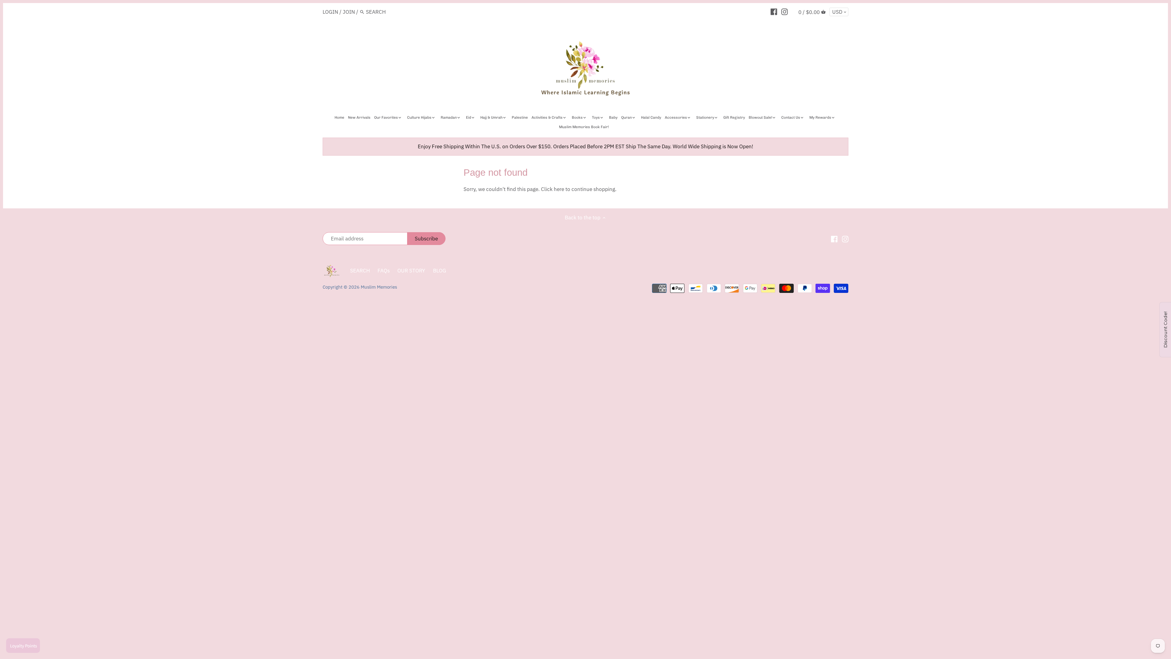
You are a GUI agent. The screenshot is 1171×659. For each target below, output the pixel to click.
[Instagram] (784, 11)
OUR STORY (411, 270)
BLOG (439, 270)
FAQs (384, 270)
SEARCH (360, 270)
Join (349, 12)
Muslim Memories (379, 287)
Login (330, 12)
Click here (552, 189)
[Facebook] (774, 11)
